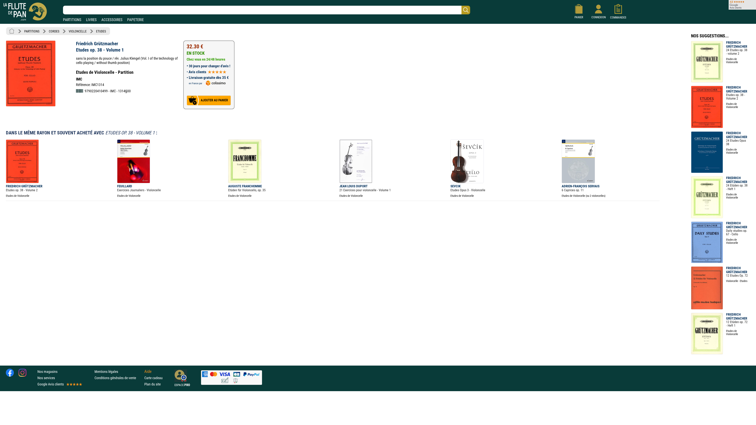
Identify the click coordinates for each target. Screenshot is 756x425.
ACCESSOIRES (111, 20)
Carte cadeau (153, 378)
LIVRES (91, 20)
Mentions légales (106, 372)
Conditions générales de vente (118, 378)
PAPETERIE (135, 20)
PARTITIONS (72, 20)
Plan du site (152, 384)
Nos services (46, 378)
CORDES (54, 31)
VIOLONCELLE (78, 31)
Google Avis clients (50, 384)
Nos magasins (47, 372)
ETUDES (101, 31)
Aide (148, 371)
